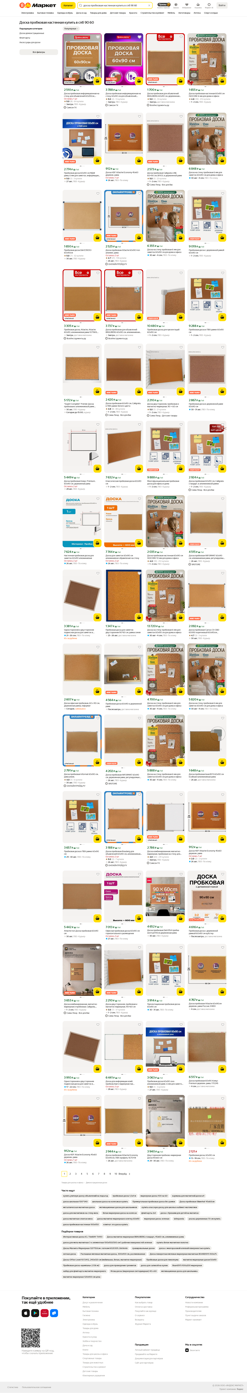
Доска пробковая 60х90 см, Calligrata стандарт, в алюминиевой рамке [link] (206, 482)
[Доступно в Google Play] (35, 1317)
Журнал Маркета (143, 1324)
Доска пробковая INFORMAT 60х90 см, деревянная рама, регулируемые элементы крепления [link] (123, 776)
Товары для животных (93, 1363)
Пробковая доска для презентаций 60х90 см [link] (163, 330)
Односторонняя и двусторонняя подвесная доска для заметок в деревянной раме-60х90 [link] (79, 631)
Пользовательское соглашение (36, 1387)
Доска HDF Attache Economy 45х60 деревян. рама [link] (122, 173)
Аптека (86, 1332)
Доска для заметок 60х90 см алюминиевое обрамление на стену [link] (122, 556)
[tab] (27, 13)
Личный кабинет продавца (147, 1350)
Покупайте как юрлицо (145, 1311)
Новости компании (194, 1302)
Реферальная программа (196, 1307)
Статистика (12, 1387)
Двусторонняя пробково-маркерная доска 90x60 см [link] (164, 1156)
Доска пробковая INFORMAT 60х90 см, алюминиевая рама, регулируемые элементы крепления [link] (207, 556)
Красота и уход (90, 1337)
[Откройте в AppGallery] (45, 1317)
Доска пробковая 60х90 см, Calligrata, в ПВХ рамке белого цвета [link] (123, 404)
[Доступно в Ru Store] (54, 1317)
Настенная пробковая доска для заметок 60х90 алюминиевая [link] (79, 556)
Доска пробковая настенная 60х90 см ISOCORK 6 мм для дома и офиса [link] (207, 94)
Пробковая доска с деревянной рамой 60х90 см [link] (206, 251)
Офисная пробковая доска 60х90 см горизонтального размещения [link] (123, 932)
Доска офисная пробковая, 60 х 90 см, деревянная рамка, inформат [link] (82, 704)
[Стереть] (149, 5)
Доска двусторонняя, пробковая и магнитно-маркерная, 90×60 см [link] (121, 1005)
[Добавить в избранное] (98, 37)
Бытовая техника (90, 1311)
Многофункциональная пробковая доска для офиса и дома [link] (163, 482)
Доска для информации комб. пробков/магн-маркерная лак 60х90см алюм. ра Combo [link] (119, 1082)
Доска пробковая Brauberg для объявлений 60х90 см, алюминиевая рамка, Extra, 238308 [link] (123, 852)
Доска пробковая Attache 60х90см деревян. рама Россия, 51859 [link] (205, 1004)
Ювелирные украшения (94, 1375)
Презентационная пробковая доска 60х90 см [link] (163, 1005)
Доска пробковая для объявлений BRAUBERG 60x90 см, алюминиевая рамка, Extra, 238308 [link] (123, 330)
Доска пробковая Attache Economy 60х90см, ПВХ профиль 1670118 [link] (122, 1156)
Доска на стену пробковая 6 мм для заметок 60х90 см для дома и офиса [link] (206, 173)
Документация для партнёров (149, 1358)
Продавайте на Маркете (146, 1354)
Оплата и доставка (143, 1307)
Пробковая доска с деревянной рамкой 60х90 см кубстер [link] (203, 932)
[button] (71, 28)
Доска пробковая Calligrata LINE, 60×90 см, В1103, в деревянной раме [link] (164, 174)
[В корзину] (97, 81)
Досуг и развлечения (92, 1302)
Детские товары (90, 1371)
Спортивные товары (92, 1358)
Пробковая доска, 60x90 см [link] (202, 1155)
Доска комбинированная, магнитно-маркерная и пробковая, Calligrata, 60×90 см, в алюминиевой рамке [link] (80, 1005)
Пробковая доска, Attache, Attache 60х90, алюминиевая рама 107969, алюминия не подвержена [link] (80, 330)
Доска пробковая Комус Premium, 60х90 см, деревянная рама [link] (79, 482)
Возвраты (139, 1320)
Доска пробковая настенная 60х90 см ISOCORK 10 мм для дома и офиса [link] (165, 556)
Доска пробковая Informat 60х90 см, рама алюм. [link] (81, 775)
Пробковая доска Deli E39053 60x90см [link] (77, 251)
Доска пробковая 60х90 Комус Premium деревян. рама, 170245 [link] (203, 1082)
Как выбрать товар (143, 1302)
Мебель (86, 1307)
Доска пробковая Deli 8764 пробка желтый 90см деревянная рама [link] (163, 931)
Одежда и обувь (90, 1324)
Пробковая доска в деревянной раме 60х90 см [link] (206, 405)
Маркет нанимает (193, 1320)
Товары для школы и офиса (95, 1354)
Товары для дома (90, 1328)
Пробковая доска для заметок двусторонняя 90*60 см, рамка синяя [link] (123, 631)
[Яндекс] (240, 1389)
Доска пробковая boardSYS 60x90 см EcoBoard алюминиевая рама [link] (206, 775)
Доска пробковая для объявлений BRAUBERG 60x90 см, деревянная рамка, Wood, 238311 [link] (163, 94)
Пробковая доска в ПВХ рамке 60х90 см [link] (206, 330)
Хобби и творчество (92, 1341)
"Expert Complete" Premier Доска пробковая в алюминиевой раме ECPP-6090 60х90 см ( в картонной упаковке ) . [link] (81, 405)
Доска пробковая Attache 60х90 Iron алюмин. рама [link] (123, 251)
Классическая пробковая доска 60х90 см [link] (123, 482)
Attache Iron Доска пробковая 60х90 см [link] (81, 932)
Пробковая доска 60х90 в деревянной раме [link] (124, 705)
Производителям (193, 1311)
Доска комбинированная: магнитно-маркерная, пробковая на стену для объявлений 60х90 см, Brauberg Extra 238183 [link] (164, 852)
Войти (222, 5)
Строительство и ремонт (94, 1367)
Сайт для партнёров (144, 1363)
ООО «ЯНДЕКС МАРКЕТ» (232, 1385)
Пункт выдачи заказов (195, 1315)
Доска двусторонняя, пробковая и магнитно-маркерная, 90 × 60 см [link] (163, 405)
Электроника (89, 1320)
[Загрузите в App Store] (26, 1317)
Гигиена (86, 1315)
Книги (85, 1350)
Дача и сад (87, 1345)
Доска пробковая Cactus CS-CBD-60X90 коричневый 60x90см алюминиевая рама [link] (204, 631)
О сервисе (140, 1315)
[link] (85, 1196)
